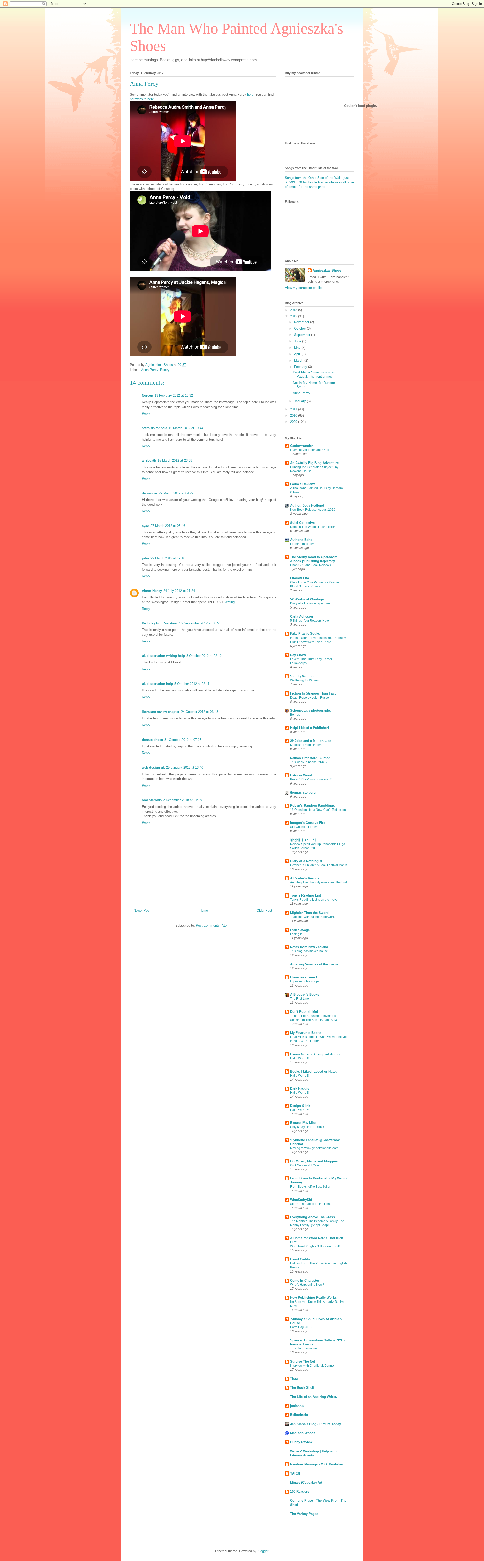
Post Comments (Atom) (213, 925)
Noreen (147, 395)
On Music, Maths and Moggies (314, 1161)
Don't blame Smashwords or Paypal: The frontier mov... (314, 374)
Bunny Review (301, 1442)
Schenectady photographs (310, 710)
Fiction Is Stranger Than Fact (313, 693)
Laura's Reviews (302, 484)
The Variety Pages (304, 1514)
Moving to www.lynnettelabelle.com (314, 1148)
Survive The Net (302, 1361)
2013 (294, 310)
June (298, 341)
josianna (297, 1406)
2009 (294, 422)
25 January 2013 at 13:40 (184, 767)
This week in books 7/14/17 (308, 762)
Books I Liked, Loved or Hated (313, 1071)
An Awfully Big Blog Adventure (314, 463)
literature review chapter (160, 712)
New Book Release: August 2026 (312, 509)
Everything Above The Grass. (313, 1217)
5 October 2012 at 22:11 (191, 684)
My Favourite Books (305, 1033)
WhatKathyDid (301, 1200)
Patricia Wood (301, 775)
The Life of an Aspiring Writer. (313, 1397)
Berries (295, 714)
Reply (146, 413)
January (300, 401)
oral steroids (152, 800)
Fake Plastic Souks (305, 633)
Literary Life (299, 578)
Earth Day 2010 (301, 1327)
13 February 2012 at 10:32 (174, 395)
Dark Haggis (299, 1088)
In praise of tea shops (304, 981)
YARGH (295, 1473)
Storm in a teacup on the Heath (311, 1204)
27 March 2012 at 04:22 (176, 493)
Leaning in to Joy (302, 544)
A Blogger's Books (304, 994)
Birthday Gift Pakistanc (160, 623)
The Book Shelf (302, 1388)
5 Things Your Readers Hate (309, 620)
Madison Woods (302, 1433)
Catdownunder (301, 446)
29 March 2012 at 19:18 (167, 558)
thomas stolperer (303, 792)
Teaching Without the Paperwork (312, 917)
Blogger (262, 1551)
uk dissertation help (157, 684)
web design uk (153, 767)
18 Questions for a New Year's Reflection (318, 810)
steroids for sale (154, 428)
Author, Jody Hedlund (307, 505)
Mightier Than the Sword (309, 913)
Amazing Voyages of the (314, 964)
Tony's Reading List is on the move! (314, 899)
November (302, 322)
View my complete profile (303, 288)
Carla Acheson (301, 616)
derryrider (149, 493)
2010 (294, 415)
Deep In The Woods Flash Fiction (313, 527)
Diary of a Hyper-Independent (310, 603)
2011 (294, 409)
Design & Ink (300, 1106)
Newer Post (142, 910)
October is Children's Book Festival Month (318, 865)
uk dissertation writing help (163, 656)
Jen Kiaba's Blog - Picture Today (315, 1424)
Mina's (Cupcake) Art (306, 1482)
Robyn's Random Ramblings (312, 805)
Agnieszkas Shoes (327, 270)
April (298, 354)
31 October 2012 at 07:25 (182, 740)
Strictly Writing (302, 676)
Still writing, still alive (304, 827)
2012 (294, 316)
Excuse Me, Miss (303, 1123)
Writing (230, 602)
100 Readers (299, 1491)
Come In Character (304, 1280)
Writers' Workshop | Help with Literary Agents (313, 1453)
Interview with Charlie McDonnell (312, 1365)
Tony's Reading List (305, 895)
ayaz (145, 526)
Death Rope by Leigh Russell (310, 697)
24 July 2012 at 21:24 (179, 591)
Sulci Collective (302, 523)
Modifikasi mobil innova (306, 745)
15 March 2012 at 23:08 (175, 460)
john (145, 558)
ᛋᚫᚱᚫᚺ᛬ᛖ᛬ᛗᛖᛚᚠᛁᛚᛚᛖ (306, 840)
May (297, 348)
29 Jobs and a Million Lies (310, 741)
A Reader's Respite (304, 878)
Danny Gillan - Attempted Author (315, 1054)
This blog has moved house (309, 951)
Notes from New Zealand (309, 947)
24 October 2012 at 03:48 (199, 712)
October (300, 328)
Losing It (296, 934)
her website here (142, 99)
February (301, 367)
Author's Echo (301, 540)
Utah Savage (300, 930)
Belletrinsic (299, 1415)
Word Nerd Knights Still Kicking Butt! (315, 1246)
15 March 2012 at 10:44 (186, 428)
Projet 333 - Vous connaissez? (311, 779)
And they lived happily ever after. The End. (319, 882)
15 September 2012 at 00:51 (200, 623)
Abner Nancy (152, 591)
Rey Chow (298, 655)
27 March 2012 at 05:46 (167, 526)
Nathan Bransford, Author (310, 758)
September (302, 335)
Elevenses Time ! (303, 977)
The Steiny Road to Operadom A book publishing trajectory (313, 559)
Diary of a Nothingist (306, 861)
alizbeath (149, 460)
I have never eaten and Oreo (309, 450)
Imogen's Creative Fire (307, 823)
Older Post (264, 910)
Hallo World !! (299, 1058)
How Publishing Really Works (313, 1297)
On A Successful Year (304, 1165)
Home (203, 910)
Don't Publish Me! (304, 1012)
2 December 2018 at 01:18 (182, 800)
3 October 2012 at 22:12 (204, 656)
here (250, 94)
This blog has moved (304, 1348)
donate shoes (152, 740)
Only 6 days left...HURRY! (307, 1127)
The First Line (299, 998)
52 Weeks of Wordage (307, 599)
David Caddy (300, 1259)
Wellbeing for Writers (304, 680)
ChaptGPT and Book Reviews (310, 565)
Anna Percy (149, 370)
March (299, 360)
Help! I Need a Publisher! (309, 728)
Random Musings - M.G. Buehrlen (316, 1464)
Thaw (294, 1378)
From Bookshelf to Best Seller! (310, 1186)
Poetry (165, 370)
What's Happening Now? (307, 1284)
